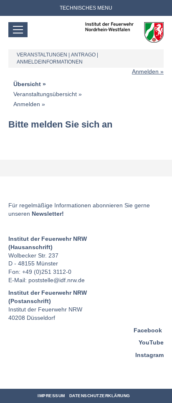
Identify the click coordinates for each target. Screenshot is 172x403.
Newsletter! (48, 213)
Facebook (148, 330)
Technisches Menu (86, 8)
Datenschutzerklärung (99, 395)
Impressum (51, 395)
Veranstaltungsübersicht (45, 94)
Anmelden (145, 71)
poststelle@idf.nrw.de (56, 280)
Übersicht (27, 84)
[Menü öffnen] (18, 29)
